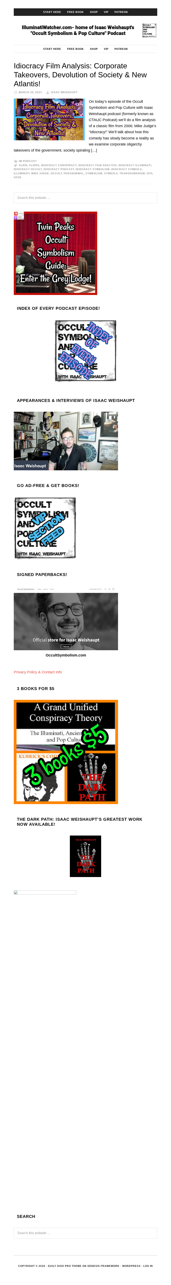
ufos (17, 177)
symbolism (94, 173)
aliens (34, 165)
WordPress (131, 1266)
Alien (23, 165)
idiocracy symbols (126, 169)
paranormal (74, 173)
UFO (149, 173)
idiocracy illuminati (134, 165)
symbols (111, 173)
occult (56, 173)
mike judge (40, 173)
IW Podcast (28, 161)
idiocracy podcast (59, 169)
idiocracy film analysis (97, 165)
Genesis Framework (103, 1266)
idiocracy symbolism (92, 169)
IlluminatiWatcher (85, 30)
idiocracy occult (28, 169)
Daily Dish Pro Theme (65, 1266)
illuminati (22, 173)
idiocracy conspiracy (59, 165)
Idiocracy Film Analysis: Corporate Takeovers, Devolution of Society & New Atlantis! (80, 74)
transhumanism (132, 173)
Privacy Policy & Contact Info (38, 672)
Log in (148, 1266)
